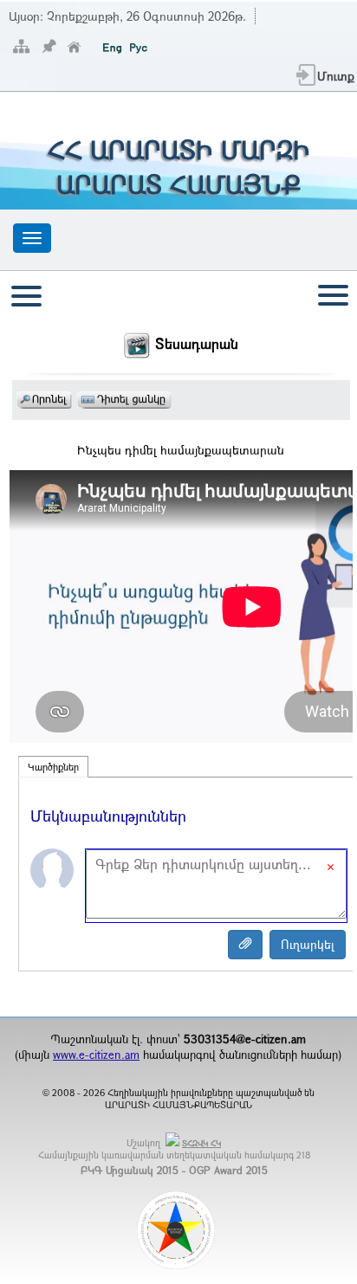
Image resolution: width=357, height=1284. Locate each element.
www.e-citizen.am (96, 1054)
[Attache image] (245, 944)
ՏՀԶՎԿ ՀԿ (201, 1143)
